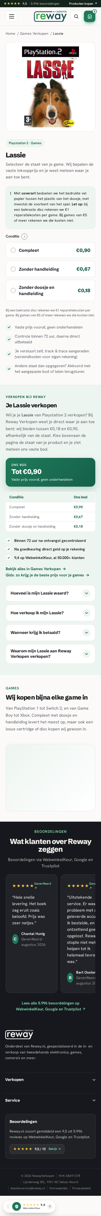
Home (10, 33)
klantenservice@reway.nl (28, 1188)
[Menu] (12, 16)
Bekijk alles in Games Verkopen (36, 568)
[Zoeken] (76, 16)
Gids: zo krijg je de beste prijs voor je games (47, 575)
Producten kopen (83, 4)
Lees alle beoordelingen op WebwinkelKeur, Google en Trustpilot (50, 1006)
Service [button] (12, 1100)
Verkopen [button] (14, 1079)
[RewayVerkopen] (50, 16)
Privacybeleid (81, 1188)
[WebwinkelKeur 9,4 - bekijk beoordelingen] (16, 1206)
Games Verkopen (34, 33)
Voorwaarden (58, 1188)
